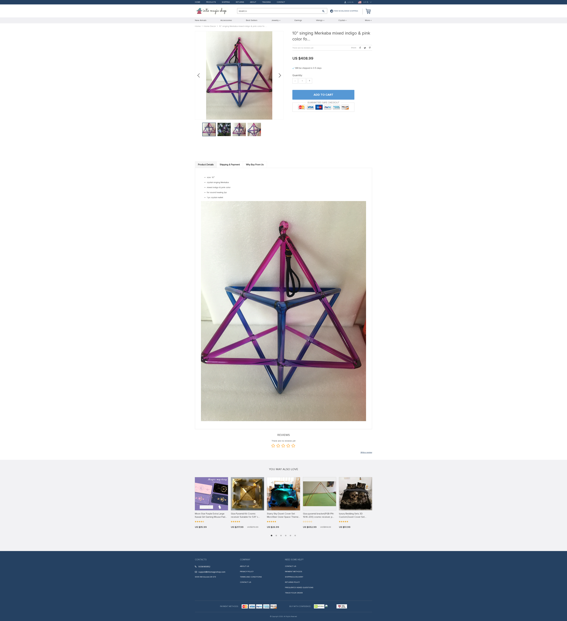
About (253, 2)
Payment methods (293, 572)
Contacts (201, 559)
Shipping (226, 2)
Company (245, 559)
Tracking (266, 2)
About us (244, 566)
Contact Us (245, 582)
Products (211, 2)
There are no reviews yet (302, 48)
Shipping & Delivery (294, 577)
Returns (240, 2)
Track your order (294, 593)
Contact (281, 2)
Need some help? (294, 559)
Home (197, 2)
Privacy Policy (247, 572)
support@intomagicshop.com (211, 572)
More (367, 20)
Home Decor (210, 26)
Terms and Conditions (251, 577)
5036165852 (204, 566)
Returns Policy (292, 582)
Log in (350, 2)
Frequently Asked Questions (299, 587)
